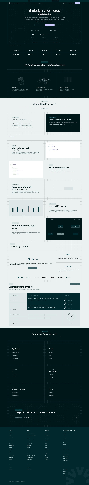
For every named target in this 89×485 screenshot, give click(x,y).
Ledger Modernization (15, 395)
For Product (51, 392)
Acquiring (50, 353)
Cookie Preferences (22, 481)
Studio (42, 3)
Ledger (10, 435)
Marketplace (51, 373)
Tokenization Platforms (15, 353)
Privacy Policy (17, 481)
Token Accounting (15, 376)
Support (64, 475)
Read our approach (12, 136)
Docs (35, 3)
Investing (64, 442)
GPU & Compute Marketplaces (16, 373)
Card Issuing (51, 352)
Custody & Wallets (15, 355)
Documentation (47, 435)
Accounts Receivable (15, 392)
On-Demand (51, 377)
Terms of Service (11, 481)
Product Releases (47, 440)
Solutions (24, 3)
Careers (46, 447)
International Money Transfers (31, 435)
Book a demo (77, 3)
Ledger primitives (11, 445)
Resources (30, 3)
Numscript (10, 447)
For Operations (51, 395)
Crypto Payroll (65, 460)
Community (47, 449)
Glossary (46, 457)
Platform (18, 3)
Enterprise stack (11, 457)
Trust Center (10, 469)
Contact (64, 471)
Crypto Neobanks (15, 358)
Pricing (38, 3)
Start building (70, 3)
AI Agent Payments (15, 374)
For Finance (28, 467)
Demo (64, 473)
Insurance (50, 358)
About (46, 445)
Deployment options (12, 455)
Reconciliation (11, 440)
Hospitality (51, 374)
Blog (46, 455)
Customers (46, 459)
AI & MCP (10, 459)
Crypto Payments (65, 456)
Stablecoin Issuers (15, 350)
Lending (50, 355)
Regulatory (10, 467)
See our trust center (75, 284)
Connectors (10, 449)
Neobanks (51, 350)
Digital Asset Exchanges (15, 352)
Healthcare (51, 376)
